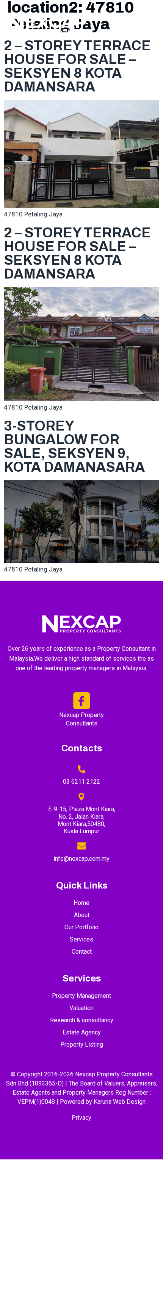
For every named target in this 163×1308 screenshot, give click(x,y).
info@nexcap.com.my (81, 858)
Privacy (81, 1117)
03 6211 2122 (81, 781)
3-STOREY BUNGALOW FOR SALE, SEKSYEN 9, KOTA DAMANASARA (74, 446)
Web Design (129, 1101)
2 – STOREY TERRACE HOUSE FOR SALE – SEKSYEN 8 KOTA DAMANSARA (77, 66)
